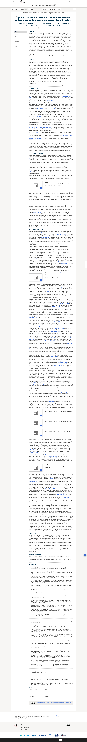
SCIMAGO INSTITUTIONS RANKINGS (47, 27)
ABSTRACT (16, 31)
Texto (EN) (51, 9)
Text (15, 36)
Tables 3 (32, 371)
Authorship (35, 27)
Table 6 (47, 454)
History (16, 46)
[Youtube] (26, 729)
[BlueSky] (21, 729)
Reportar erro (85, 264)
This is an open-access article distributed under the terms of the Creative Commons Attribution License (54, 702)
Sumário (16, 9)
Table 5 (45, 384)
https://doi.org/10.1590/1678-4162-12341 (41, 13)
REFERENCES (17, 41)
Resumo (44, 9)
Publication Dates (18, 43)
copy (51, 13)
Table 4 (35, 384)
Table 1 (31, 158)
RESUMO (16, 34)
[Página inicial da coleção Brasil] (15, 727)
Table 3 (35, 382)
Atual (26, 9)
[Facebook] (25, 729)
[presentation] (51, 203)
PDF (58, 9)
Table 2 (44, 232)
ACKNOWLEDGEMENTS (18, 38)
